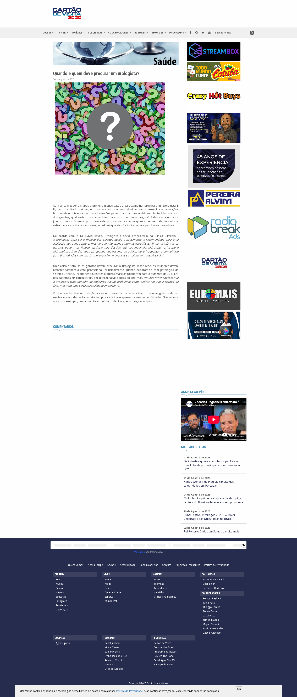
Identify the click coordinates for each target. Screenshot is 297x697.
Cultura (48, 32)
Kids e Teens (112, 647)
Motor (157, 579)
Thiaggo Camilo (211, 607)
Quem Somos (76, 564)
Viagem (60, 592)
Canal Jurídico (112, 643)
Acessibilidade (127, 564)
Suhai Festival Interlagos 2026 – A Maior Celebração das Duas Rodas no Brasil (209, 517)
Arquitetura (62, 605)
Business (140, 32)
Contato (166, 564)
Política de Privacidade (216, 564)
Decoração (62, 609)
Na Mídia (159, 592)
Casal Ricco (209, 615)
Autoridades (160, 588)
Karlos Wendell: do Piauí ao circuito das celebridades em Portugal (209, 483)
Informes (157, 32)
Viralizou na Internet (165, 596)
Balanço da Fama (163, 664)
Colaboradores (118, 32)
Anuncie (111, 564)
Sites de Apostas (114, 668)
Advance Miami (113, 660)
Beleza (108, 588)
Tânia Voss (209, 602)
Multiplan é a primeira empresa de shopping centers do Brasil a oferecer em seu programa (213, 500)
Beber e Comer (113, 592)
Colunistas (95, 32)
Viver (62, 32)
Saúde (108, 579)
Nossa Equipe (95, 564)
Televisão (159, 583)
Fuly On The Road (164, 655)
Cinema (60, 588)
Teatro (59, 579)
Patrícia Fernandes (213, 628)
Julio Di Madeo (211, 619)
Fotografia (61, 601)
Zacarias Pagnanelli (213, 579)
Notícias (77, 32)
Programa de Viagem (165, 651)
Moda (108, 583)
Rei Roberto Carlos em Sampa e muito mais (211, 531)
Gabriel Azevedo (212, 632)
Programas (176, 32)
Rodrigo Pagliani (212, 598)
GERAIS (109, 664)
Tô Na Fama (210, 611)
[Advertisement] (179, 15)
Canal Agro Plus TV (164, 660)
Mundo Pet (111, 601)
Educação (61, 596)
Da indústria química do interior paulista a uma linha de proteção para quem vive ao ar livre (212, 465)
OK (239, 688)
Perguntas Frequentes (187, 564)
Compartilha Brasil (164, 647)
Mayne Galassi (211, 624)
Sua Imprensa (112, 651)
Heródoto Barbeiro (213, 588)
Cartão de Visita (162, 643)
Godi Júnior (209, 583)
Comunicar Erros (149, 564)
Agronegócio (63, 643)
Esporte (109, 596)
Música (60, 583)
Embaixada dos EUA (116, 655)
